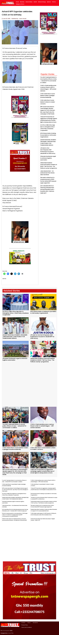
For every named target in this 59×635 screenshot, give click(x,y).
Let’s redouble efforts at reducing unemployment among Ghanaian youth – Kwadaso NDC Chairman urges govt (47, 189)
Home (17, 2)
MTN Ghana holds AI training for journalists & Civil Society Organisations (48, 135)
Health (35, 2)
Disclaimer (35, 622)
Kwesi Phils (10, 633)
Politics (54, 2)
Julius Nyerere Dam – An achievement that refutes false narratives (47, 172)
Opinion (49, 2)
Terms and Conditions (26, 627)
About (29, 622)
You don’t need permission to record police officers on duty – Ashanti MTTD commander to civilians (14, 425)
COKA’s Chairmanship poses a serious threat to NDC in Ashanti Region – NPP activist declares (42, 425)
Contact (23, 622)
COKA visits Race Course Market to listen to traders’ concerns (47, 102)
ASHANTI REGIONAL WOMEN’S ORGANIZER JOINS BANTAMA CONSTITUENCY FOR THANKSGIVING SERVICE (15, 336)
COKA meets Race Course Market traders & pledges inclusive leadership (47, 95)
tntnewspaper (6, 630)
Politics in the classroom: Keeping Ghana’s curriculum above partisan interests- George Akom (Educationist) (14, 519)
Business (22, 2)
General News (29, 2)
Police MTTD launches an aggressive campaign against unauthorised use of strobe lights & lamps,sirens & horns (42, 471)
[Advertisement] (30, 382)
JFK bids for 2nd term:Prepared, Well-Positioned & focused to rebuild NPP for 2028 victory (42, 336)
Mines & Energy (42, 2)
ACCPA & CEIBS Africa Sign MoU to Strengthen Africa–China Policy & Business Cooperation (16, 313)
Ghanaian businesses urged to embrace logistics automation (48, 158)
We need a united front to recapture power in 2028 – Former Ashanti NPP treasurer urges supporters (42, 506)
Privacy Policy (24, 625)
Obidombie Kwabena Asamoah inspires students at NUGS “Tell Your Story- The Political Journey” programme (42, 360)
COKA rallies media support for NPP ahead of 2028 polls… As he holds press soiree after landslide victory (44, 514)
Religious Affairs (20, 4)
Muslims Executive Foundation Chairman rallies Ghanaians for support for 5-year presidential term (44, 510)
